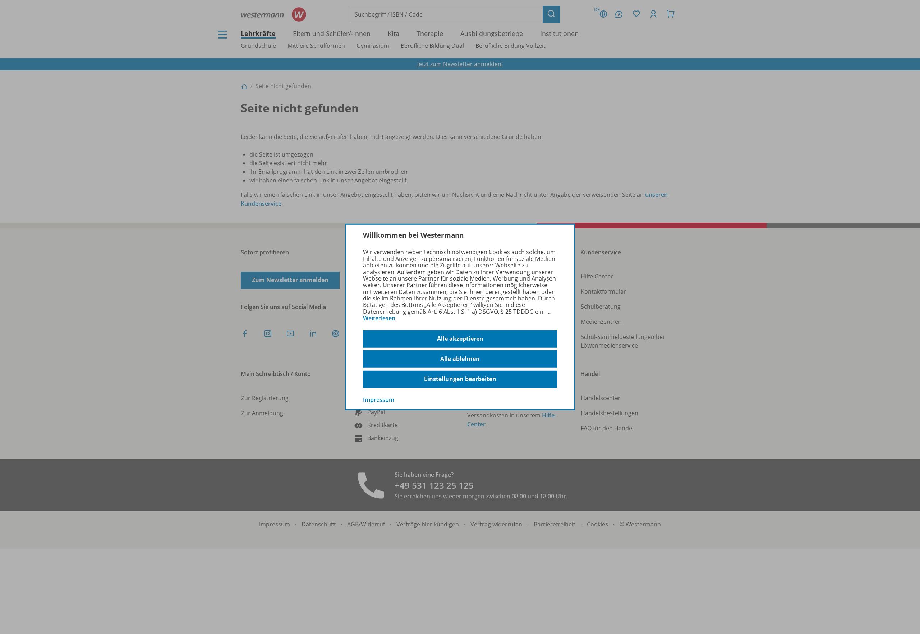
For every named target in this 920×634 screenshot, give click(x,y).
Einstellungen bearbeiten (460, 379)
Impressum (378, 399)
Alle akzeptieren (460, 339)
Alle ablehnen (460, 359)
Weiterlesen (379, 318)
